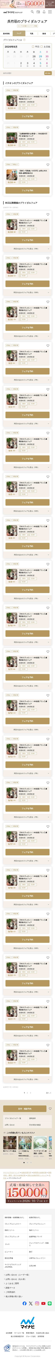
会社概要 (9, 1333)
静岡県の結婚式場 (39, 1173)
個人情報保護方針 (17, 1336)
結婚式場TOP (26, 1173)
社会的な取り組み (42, 1333)
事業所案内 (30, 1333)
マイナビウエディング (11, 1173)
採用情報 (41, 1336)
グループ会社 (31, 1336)
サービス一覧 (19, 1333)
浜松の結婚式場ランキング (37, 1175)
